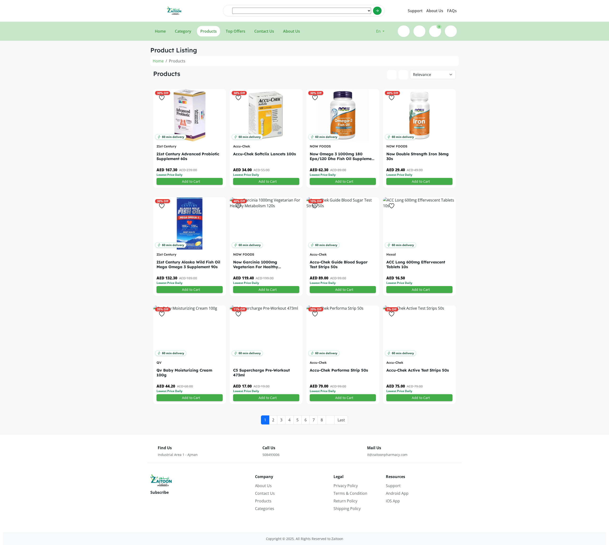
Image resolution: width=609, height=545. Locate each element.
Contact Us (265, 493)
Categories (264, 508)
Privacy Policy (346, 485)
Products (263, 501)
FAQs (452, 10)
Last (341, 420)
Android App (397, 493)
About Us (434, 10)
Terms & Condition (350, 493)
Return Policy (345, 501)
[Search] (377, 11)
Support (415, 10)
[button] (380, 31)
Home (158, 61)
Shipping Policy (347, 508)
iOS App (393, 501)
